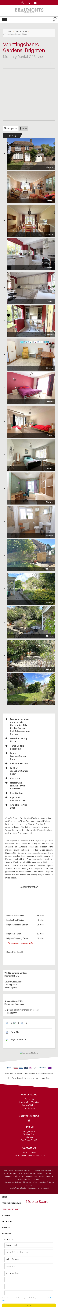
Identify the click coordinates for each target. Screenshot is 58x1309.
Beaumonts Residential (14, 1004)
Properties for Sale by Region (15, 1176)
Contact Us (29, 1099)
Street (25, 128)
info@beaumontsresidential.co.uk (32, 1155)
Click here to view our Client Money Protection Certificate (29, 1073)
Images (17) (12, 128)
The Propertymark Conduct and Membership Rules (29, 1078)
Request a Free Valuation (29, 1102)
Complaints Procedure (32, 1179)
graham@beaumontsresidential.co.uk (23, 1010)
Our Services (29, 1108)
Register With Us (29, 1105)
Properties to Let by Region (35, 1176)
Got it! (29, 1305)
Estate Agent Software (16, 1173)
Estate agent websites (32, 1173)
